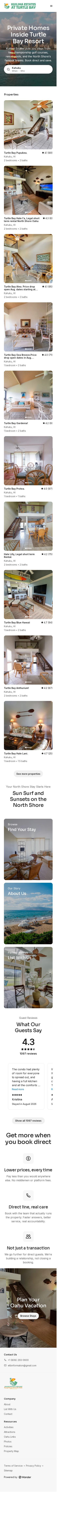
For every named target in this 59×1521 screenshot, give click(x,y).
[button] (16, 1360)
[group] (28, 1086)
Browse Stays (28, 1315)
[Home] (13, 1384)
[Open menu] (51, 6)
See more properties (28, 773)
